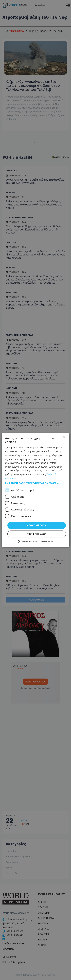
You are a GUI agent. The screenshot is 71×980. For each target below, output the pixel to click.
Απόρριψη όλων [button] (36, 533)
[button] (35, 483)
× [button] (64, 437)
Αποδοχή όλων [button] (36, 525)
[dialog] (35, 490)
